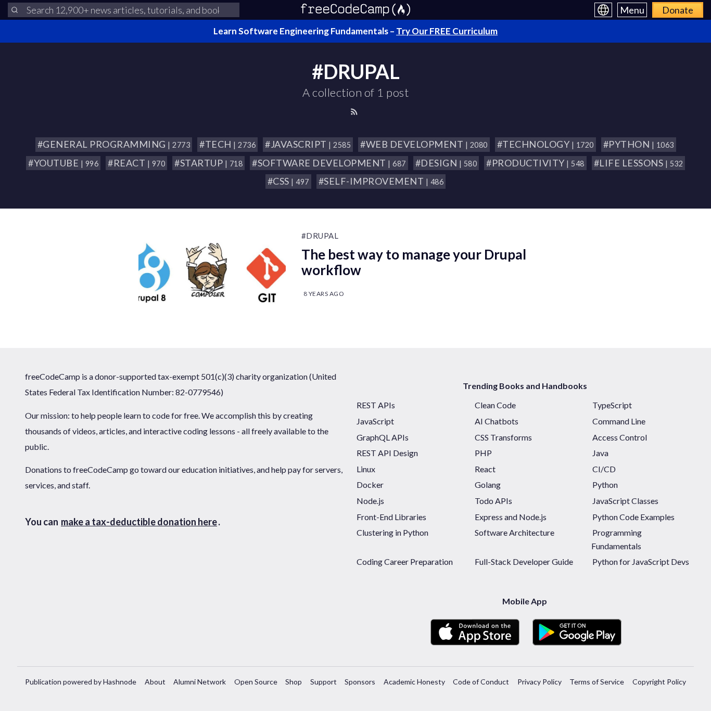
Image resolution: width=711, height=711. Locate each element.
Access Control (619, 437)
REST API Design (387, 453)
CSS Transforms (503, 437)
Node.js (370, 501)
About (155, 681)
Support (323, 681)
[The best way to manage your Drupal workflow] (212, 272)
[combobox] (123, 10)
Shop (293, 681)
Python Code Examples (633, 517)
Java (600, 453)
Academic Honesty (414, 681)
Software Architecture (514, 532)
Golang (488, 484)
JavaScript (375, 421)
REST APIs (376, 405)
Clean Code (495, 405)
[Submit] (14, 10)
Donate (677, 10)
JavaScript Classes (625, 501)
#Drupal (320, 235)
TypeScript (612, 405)
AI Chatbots (496, 421)
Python (605, 484)
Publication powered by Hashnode (80, 681)
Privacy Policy (539, 681)
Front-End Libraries (391, 517)
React (485, 469)
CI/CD (604, 469)
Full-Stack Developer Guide (524, 561)
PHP (483, 453)
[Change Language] (603, 10)
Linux (366, 469)
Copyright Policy (659, 681)
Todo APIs (493, 501)
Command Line (618, 421)
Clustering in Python (392, 532)
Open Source (255, 681)
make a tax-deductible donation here (139, 521)
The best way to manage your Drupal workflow (413, 262)
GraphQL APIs (383, 437)
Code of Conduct (481, 681)
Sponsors (360, 681)
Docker (370, 484)
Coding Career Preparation (405, 561)
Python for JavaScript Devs (640, 561)
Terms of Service (596, 681)
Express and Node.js (511, 517)
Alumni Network (199, 681)
